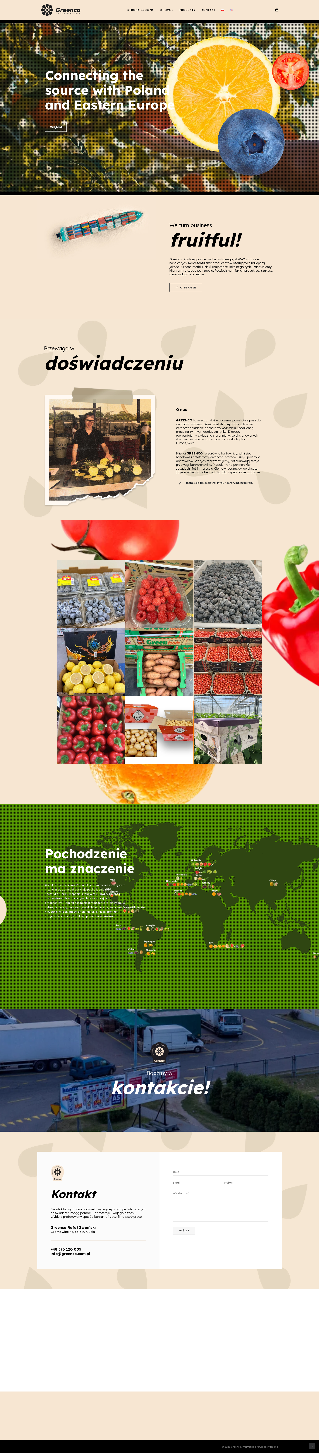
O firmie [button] (188, 287)
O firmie (167, 10)
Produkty (187, 10)
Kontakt (208, 10)
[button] (276, 10)
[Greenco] (61, 10)
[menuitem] (140, 10)
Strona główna (140, 10)
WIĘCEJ (56, 127)
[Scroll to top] (312, 1445)
